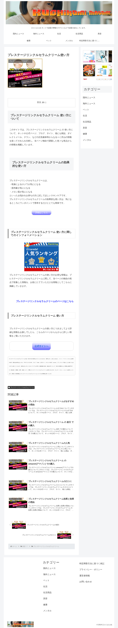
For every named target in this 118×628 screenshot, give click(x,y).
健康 (85, 134)
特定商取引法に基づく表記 (91, 563)
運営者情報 (84, 576)
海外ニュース (89, 103)
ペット (86, 109)
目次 (39, 102)
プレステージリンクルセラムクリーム (22, 387)
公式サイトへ (41, 346)
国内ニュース (89, 97)
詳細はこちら (41, 212)
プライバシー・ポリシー (90, 569)
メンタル (87, 140)
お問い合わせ (85, 582)
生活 (85, 116)
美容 (85, 128)
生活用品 (87, 122)
